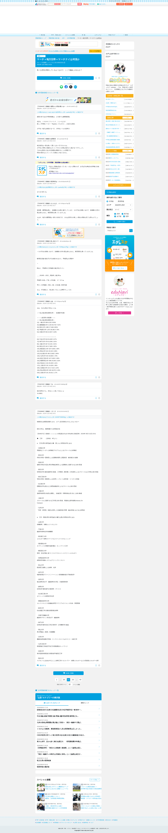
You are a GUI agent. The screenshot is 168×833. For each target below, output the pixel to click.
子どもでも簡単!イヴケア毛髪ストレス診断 (61, 51)
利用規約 (56, 822)
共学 (118, 214)
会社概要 (38, 822)
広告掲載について (47, 822)
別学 (127, 216)
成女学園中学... (129, 169)
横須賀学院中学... (129, 106)
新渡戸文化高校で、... (115, 176)
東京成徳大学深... (129, 136)
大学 (40, 697)
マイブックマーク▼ (114, 1)
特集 (68, 820)
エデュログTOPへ (118, 185)
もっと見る (126, 117)
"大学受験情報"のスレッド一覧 (47, 93)
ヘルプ (91, 822)
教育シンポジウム (114, 158)
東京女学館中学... (129, 125)
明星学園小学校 (129, 158)
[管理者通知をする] (99, 78)
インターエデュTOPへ (43, 1)
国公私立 (110, 209)
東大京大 (108, 820)
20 (64, 679)
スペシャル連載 (61, 820)
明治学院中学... (129, 172)
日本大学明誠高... (129, 99)
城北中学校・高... (129, 132)
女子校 (119, 216)
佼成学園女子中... (129, 147)
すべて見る (94, 779)
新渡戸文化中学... (129, 143)
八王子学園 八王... (129, 103)
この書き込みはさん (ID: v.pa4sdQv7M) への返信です (60, 112)
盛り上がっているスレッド (52, 703)
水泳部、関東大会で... (111, 103)
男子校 (126, 214)
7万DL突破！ (92, 4)
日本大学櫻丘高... (129, 110)
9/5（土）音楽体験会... (115, 180)
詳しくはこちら (118, 268)
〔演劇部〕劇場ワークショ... (113, 132)
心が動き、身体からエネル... (113, 143)
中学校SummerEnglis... (112, 106)
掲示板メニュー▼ (126, 1)
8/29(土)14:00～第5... (114, 169)
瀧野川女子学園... (129, 128)
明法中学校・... (129, 180)
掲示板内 (57, 4)
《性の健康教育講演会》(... (113, 136)
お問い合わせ (77, 822)
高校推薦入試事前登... (115, 172)
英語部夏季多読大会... (111, 110)
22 (73, 679)
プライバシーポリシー (66, 822)
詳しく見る (118, 313)
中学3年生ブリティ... (111, 114)
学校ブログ (82, 820)
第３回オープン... (110, 99)
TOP (37, 820)
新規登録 (121, 4)
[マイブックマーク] (96, 133)
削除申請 (85, 822)
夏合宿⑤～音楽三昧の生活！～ (114, 121)
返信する (42, 133)
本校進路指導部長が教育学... (113, 147)
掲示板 (42, 820)
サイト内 (51, 4)
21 (68, 679)
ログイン (129, 4)
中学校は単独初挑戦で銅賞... (113, 139)
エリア (109, 205)
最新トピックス (91, 820)
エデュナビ (74, 820)
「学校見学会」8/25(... (115, 165)
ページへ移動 (76, 684)
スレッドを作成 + (95, 51)
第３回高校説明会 (114, 154)
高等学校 (121, 201)
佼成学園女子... (129, 154)
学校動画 (115, 820)
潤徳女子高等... (129, 161)
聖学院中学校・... (129, 139)
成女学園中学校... (129, 121)
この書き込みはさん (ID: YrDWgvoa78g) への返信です (57, 247)
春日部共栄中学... (129, 114)
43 (80, 679)
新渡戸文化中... (129, 176)
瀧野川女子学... (129, 165)
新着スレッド (85, 703)
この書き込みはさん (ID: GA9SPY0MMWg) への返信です (55, 417)
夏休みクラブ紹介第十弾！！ (113, 128)
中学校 (111, 201)
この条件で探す (121, 221)
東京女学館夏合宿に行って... (113, 125)
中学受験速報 (100, 820)
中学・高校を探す (50, 820)
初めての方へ (102, 4)
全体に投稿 (66, 78)
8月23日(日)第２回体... (115, 161)
